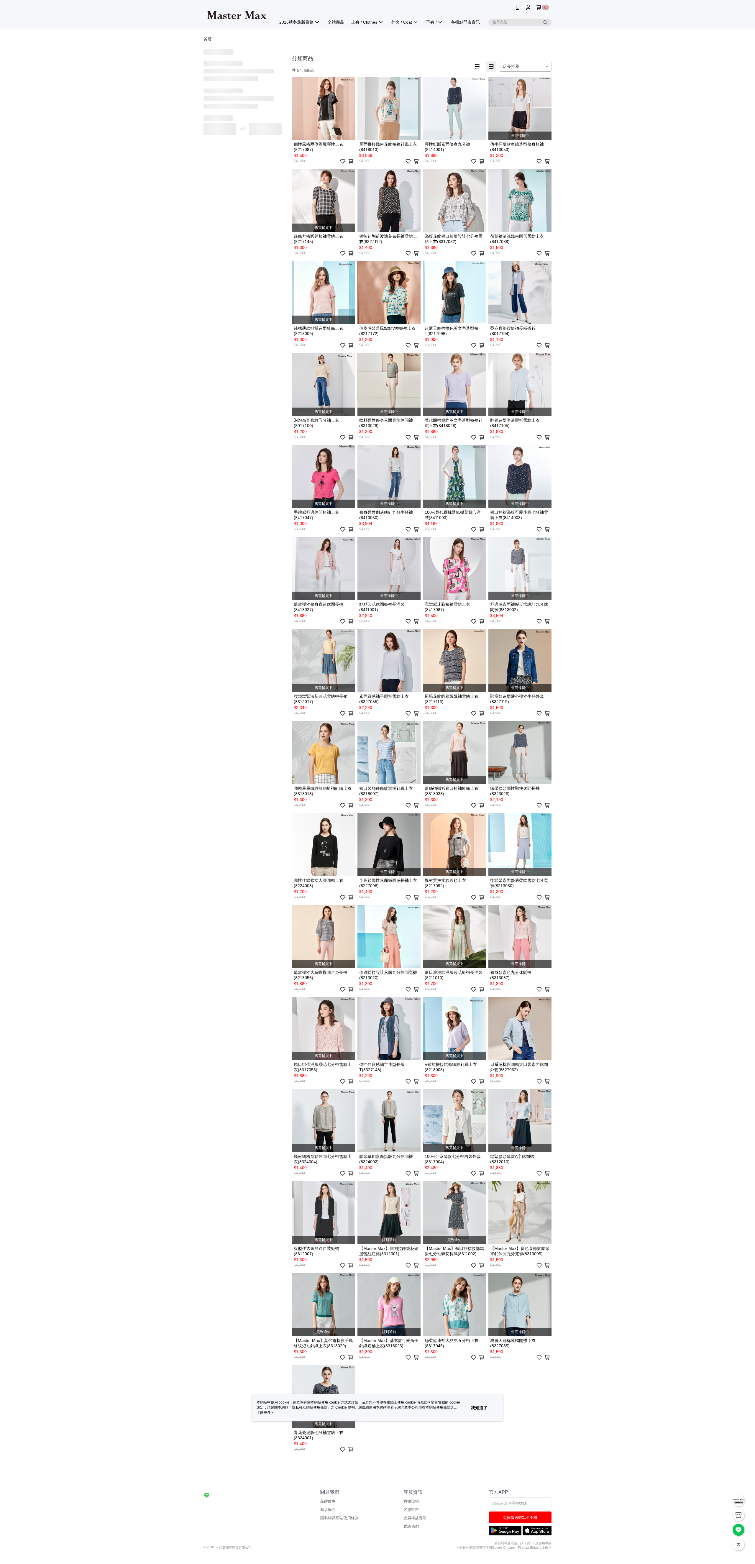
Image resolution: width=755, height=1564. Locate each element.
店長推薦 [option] (511, 66)
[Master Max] (236, 15)
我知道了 (479, 1407)
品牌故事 (328, 1501)
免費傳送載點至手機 (520, 1517)
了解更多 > (265, 1412)
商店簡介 (328, 1509)
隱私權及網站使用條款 (339, 1518)
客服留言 (411, 1509)
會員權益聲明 (414, 1518)
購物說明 (411, 1501)
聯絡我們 (411, 1526)
